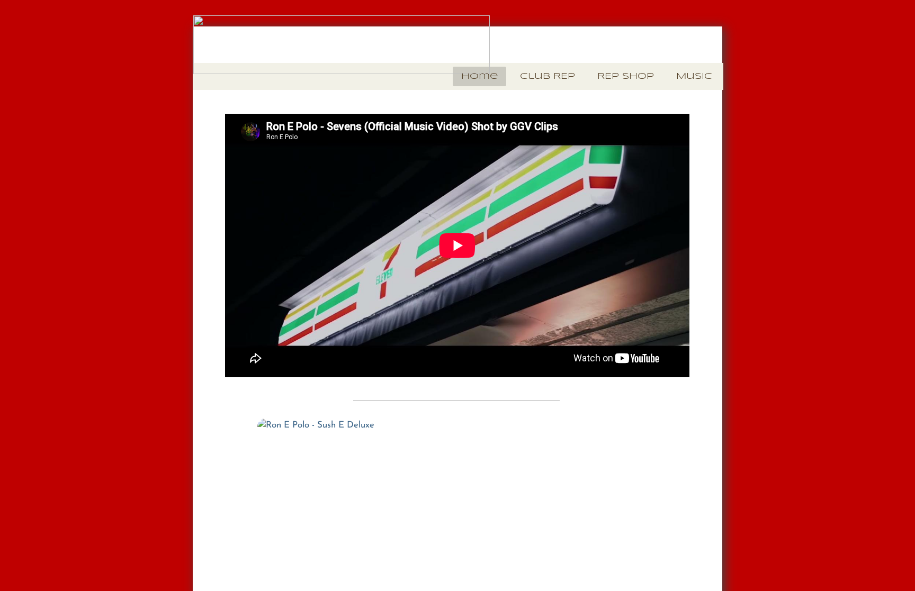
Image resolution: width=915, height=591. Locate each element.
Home (479, 76)
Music (694, 76)
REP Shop (625, 76)
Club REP (547, 76)
